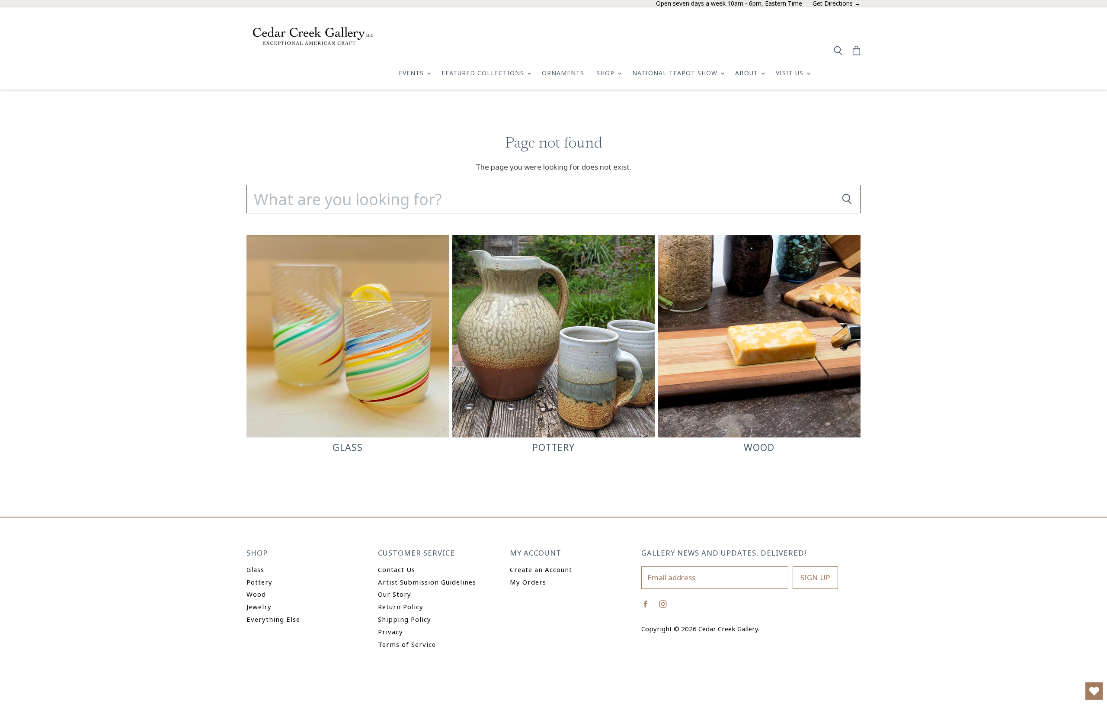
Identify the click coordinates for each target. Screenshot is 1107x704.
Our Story (394, 594)
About (747, 73)
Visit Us (791, 73)
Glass (255, 569)
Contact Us (396, 569)
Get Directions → (837, 3)
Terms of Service (407, 644)
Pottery (259, 582)
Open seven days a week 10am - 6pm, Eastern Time (729, 3)
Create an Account (541, 569)
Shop (606, 73)
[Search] (847, 199)
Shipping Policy (404, 619)
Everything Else (273, 619)
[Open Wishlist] (1094, 691)
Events (412, 73)
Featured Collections (484, 73)
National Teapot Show (676, 73)
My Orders (528, 582)
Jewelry (259, 606)
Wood (256, 594)
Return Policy (400, 606)
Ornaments (563, 73)
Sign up (815, 577)
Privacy (390, 631)
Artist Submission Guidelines (427, 582)
